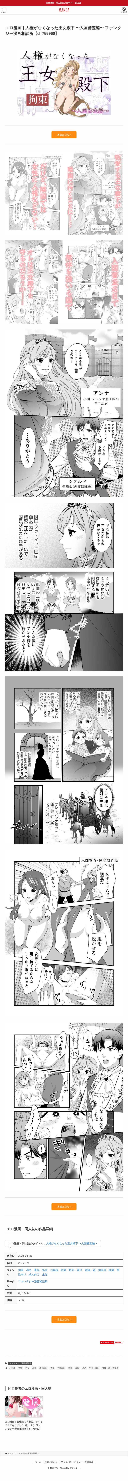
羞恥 (37, 1270)
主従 (45, 1274)
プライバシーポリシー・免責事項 (77, 1462)
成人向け (34, 1274)
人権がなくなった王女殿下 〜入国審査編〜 (71, 1243)
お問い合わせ (51, 1462)
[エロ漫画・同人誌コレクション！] (64, 10)
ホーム (38, 1462)
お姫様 (54, 1270)
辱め (29, 1270)
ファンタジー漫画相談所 (33, 1281)
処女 (45, 1270)
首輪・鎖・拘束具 (95, 1270)
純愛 (111, 1270)
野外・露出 (75, 1270)
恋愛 (63, 1270)
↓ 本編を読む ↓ (64, 134)
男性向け (61, 1368)
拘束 (21, 1270)
